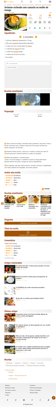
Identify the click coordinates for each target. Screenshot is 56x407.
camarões (15, 43)
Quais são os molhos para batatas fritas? (30, 298)
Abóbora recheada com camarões (33, 206)
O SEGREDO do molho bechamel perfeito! (30, 287)
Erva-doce (40, 363)
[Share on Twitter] (45, 28)
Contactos (32, 385)
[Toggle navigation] (50, 2)
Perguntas (7, 392)
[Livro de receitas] (21, 1)
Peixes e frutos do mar (20, 375)
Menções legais (34, 392)
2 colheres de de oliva (15, 49)
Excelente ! (17, 175)
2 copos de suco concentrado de (19, 46)
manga (29, 46)
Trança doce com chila (20, 205)
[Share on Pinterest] (50, 28)
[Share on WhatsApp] (40, 28)
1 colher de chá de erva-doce (15, 54)
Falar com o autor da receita (28, 223)
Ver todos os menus (10, 390)
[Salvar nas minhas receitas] (30, 22)
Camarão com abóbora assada (9, 206)
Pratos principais (13, 378)
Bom (15, 180)
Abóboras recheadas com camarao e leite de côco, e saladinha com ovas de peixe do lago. (45, 210)
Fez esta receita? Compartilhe (28, 235)
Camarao (17, 363)
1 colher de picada (14, 51)
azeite (17, 49)
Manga (33, 363)
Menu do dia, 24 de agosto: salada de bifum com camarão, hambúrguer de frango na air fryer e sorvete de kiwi (32, 337)
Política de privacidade (36, 387)
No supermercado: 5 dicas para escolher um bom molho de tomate (33, 266)
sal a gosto (9, 57)
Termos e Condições (35, 390)
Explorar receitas (10, 370)
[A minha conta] (30, 1)
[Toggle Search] (40, 1)
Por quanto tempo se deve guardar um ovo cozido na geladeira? (33, 326)
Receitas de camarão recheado (15, 365)
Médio (15, 182)
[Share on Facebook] (30, 28)
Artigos (7, 395)
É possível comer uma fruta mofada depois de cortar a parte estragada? (31, 315)
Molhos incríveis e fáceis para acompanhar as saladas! (31, 277)
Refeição (11, 372)
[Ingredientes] (2, 203)
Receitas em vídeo (10, 387)
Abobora (25, 363)
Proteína (11, 375)
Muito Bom (17, 178)
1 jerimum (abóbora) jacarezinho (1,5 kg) (18, 40)
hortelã (15, 51)
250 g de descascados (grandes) (19, 43)
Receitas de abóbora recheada (36, 365)
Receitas (7, 385)
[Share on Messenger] (35, 28)
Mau (15, 185)
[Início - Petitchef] (5, 5)
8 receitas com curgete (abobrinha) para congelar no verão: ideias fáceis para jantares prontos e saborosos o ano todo (33, 348)
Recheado (9, 363)
